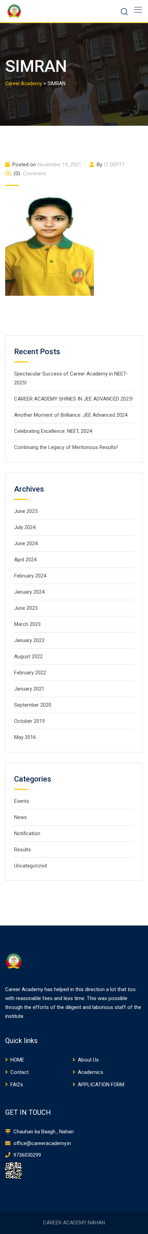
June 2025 (26, 511)
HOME (17, 1060)
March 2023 (27, 624)
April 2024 (25, 560)
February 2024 (30, 576)
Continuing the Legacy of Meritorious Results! (66, 447)
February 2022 (30, 673)
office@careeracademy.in (41, 1143)
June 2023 (26, 608)
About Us (88, 1060)
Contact (19, 1072)
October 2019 (29, 721)
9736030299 (26, 1155)
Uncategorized (30, 866)
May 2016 (25, 737)
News (20, 817)
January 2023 (29, 640)
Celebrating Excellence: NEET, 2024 (53, 431)
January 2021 (29, 689)
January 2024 (29, 592)
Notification (27, 833)
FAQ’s (16, 1084)
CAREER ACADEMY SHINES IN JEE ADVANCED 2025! (73, 399)
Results (22, 849)
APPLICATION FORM (101, 1084)
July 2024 (24, 527)
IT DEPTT (114, 164)
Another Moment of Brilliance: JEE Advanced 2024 (70, 415)
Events (21, 801)
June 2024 (26, 543)
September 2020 (32, 705)
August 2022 (28, 656)
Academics (90, 1072)
